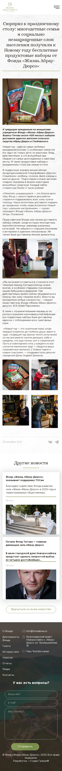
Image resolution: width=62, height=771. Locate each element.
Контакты (8, 675)
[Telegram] (57, 442)
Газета (6, 646)
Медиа (6, 669)
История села (10, 652)
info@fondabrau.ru (36, 631)
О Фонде (7, 631)
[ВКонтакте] (50, 442)
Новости (7, 658)
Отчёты (7, 664)
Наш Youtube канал (37, 651)
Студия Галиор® (39, 761)
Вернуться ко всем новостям (31, 609)
